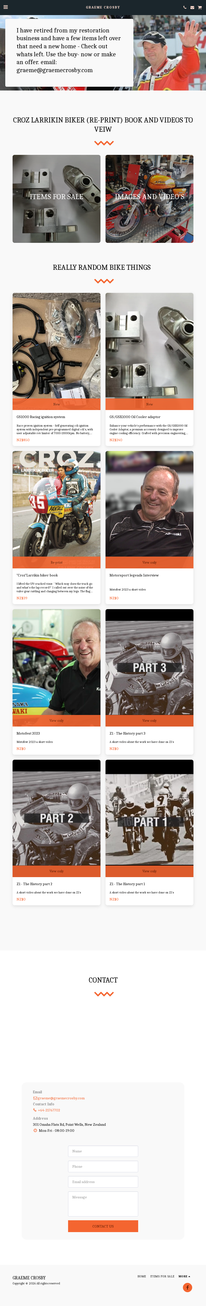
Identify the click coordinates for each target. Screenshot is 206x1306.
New (56, 404)
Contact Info (43, 1104)
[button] (5, 7)
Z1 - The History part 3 (127, 733)
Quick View (56, 387)
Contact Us (103, 1226)
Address (40, 1118)
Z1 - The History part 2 (34, 884)
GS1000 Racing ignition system (41, 417)
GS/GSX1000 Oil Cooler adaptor (135, 417)
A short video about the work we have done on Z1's (142, 742)
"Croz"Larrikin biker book (37, 575)
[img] (56, 351)
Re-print (57, 562)
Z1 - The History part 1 (127, 884)
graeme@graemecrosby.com (61, 1098)
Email (37, 1092)
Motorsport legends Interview (134, 575)
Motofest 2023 (28, 733)
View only (149, 562)
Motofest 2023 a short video (128, 589)
